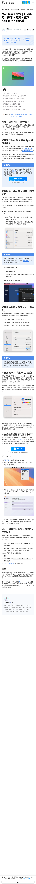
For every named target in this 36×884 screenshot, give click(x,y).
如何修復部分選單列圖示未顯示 (12, 107)
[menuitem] (25, 30)
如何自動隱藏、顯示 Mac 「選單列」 (13, 101)
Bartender (26, 260)
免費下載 (6, 460)
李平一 (7, 28)
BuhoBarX (20, 440)
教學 (8, 9)
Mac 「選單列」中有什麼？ (11, 93)
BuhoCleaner (28, 149)
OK (18, 882)
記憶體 (14, 171)
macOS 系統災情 (9, 564)
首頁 (4, 9)
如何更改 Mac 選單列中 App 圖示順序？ (14, 96)
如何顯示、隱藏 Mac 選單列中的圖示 (13, 98)
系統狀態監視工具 (27, 150)
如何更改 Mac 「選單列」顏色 (11, 104)
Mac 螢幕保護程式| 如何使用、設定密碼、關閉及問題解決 (21, 115)
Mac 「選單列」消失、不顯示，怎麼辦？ (15, 109)
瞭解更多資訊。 (27, 878)
